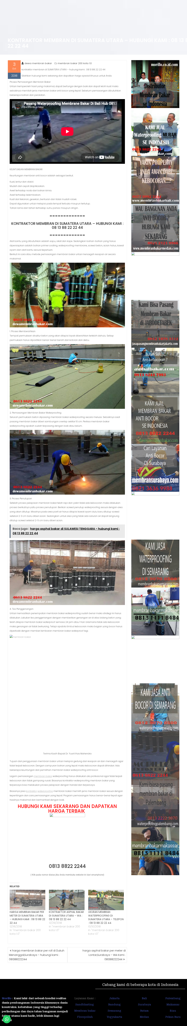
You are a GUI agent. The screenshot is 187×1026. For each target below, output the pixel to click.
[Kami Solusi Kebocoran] (155, 372)
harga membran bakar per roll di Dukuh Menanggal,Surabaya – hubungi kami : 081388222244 (36, 955)
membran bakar (43, 776)
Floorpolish (85, 1016)
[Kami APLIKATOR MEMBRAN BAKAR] (155, 420)
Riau (173, 1010)
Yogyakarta (114, 1016)
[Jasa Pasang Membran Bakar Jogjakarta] (155, 516)
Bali (144, 998)
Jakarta (114, 998)
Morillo (7, 998)
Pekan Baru (173, 1016)
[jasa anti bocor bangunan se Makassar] (155, 851)
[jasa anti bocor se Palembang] (155, 803)
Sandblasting (85, 1004)
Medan (144, 1016)
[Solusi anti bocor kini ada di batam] (155, 659)
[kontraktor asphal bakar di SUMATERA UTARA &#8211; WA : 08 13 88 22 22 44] (67, 900)
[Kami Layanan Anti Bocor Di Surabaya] (155, 468)
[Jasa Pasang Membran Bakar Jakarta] (155, 324)
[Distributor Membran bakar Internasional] (155, 84)
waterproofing (45, 791)
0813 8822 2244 (67, 866)
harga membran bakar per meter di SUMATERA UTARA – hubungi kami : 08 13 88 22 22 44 (27, 917)
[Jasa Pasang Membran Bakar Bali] (155, 180)
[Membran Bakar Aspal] (155, 132)
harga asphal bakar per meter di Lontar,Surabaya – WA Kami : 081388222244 (104, 955)
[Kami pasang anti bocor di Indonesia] (155, 755)
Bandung (114, 1004)
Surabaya (144, 1004)
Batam (144, 1010)
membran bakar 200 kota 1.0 (75, 63)
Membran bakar (85, 1010)
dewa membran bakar (38, 63)
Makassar (173, 1004)
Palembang (173, 998)
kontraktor (31, 791)
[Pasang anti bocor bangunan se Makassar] (155, 611)
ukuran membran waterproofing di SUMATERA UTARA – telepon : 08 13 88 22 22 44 (106, 917)
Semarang (114, 1010)
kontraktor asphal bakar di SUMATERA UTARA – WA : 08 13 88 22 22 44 (66, 915)
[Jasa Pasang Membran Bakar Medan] (155, 228)
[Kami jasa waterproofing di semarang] (155, 564)
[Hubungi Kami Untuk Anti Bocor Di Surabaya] (155, 276)
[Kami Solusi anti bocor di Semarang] (155, 707)
